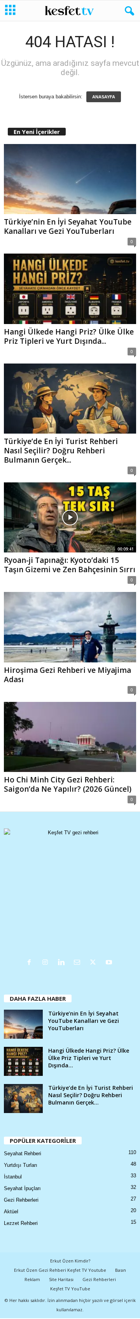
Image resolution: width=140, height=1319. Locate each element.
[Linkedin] (63, 963)
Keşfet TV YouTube (70, 1289)
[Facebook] (31, 963)
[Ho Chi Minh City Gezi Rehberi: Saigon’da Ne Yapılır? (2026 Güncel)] (70, 737)
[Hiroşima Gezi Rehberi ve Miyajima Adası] (70, 627)
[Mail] (79, 963)
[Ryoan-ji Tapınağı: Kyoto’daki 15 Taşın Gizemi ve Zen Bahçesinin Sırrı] (70, 517)
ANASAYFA (103, 96)
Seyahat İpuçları (22, 1188)
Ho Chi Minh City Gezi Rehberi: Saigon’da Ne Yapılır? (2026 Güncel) (67, 784)
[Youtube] (110, 963)
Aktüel (11, 1211)
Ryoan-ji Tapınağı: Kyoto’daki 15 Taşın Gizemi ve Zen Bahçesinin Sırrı (69, 565)
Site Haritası (61, 1279)
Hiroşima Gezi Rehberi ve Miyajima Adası (67, 674)
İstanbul (13, 1177)
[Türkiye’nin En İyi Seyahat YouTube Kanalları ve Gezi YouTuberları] (70, 179)
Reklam (32, 1279)
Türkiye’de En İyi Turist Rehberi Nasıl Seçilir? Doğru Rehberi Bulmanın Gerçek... (61, 450)
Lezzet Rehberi (21, 1223)
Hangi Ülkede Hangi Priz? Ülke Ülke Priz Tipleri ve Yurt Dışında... (69, 336)
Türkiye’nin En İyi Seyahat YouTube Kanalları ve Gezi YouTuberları (67, 226)
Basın (120, 1270)
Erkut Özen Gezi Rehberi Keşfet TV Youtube (60, 1270)
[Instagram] (47, 963)
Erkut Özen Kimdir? (70, 1261)
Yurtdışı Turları (20, 1165)
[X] (95, 963)
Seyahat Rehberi (22, 1153)
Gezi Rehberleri (21, 1200)
